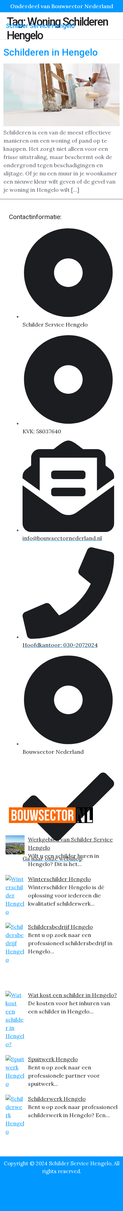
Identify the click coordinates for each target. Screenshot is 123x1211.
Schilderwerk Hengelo (57, 1098)
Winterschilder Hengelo (59, 879)
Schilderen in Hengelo (50, 52)
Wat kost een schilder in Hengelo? (72, 995)
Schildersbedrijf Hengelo (60, 926)
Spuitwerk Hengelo (53, 1059)
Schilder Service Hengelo (40, 25)
